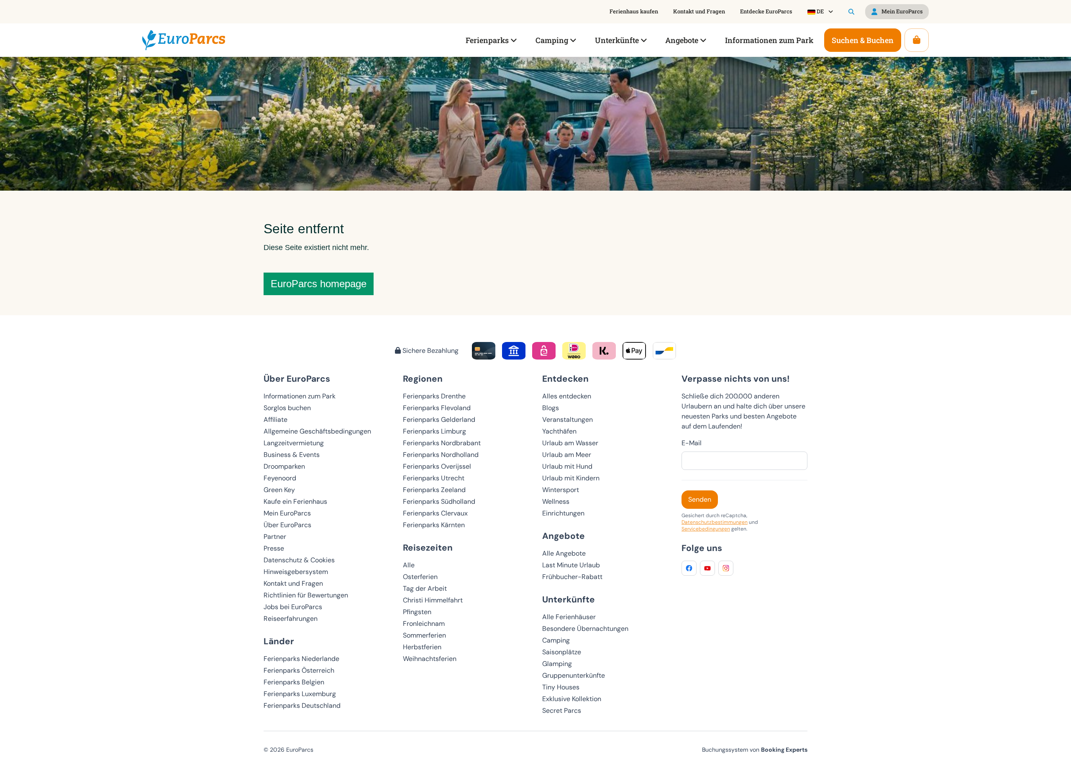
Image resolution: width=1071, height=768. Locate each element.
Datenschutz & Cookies (299, 560)
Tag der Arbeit (425, 588)
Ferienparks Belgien (294, 682)
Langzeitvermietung (294, 443)
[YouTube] (707, 568)
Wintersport (560, 489)
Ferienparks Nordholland (441, 454)
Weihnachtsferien (429, 658)
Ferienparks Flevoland (437, 407)
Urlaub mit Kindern (571, 478)
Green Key (279, 489)
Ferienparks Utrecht (433, 478)
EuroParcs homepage (318, 283)
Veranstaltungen (567, 419)
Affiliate (275, 419)
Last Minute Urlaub (571, 565)
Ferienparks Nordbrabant (442, 443)
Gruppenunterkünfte (573, 675)
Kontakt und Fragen (293, 583)
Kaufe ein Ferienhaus (295, 501)
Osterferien (420, 576)
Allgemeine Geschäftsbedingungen (317, 431)
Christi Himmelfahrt (433, 600)
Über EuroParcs (287, 525)
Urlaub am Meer (566, 454)
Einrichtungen (563, 513)
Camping (556, 640)
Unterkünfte (568, 599)
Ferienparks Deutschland (302, 705)
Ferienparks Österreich (299, 670)
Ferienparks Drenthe (434, 396)
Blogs (550, 407)
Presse (274, 548)
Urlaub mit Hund (567, 466)
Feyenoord (280, 478)
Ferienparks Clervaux (435, 513)
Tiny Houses (560, 687)
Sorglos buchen (287, 407)
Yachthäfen (559, 431)
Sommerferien (424, 635)
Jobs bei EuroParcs (293, 606)
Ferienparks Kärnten (434, 525)
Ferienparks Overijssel (437, 466)
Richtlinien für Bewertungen (306, 595)
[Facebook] (689, 568)
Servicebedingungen (706, 529)
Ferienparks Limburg (434, 431)
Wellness (555, 501)
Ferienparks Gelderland (439, 419)
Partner (275, 536)
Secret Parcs (561, 710)
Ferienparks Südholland (439, 501)
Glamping (557, 663)
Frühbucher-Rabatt (572, 576)
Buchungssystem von (754, 749)
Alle (409, 565)
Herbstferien (422, 647)
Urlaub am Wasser (570, 443)
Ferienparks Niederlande (301, 658)
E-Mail (692, 443)
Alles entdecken (566, 396)
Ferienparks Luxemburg (300, 693)
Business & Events (292, 454)
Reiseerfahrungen (291, 618)
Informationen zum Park (300, 396)
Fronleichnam (424, 623)
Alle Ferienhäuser (569, 616)
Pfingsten (417, 611)
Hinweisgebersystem (296, 571)
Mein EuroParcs (287, 513)
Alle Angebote (564, 553)
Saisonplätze (561, 652)
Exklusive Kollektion (571, 698)
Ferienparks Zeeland (434, 489)
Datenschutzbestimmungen (715, 522)
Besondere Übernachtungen (585, 628)
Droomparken (284, 466)
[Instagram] (725, 568)
